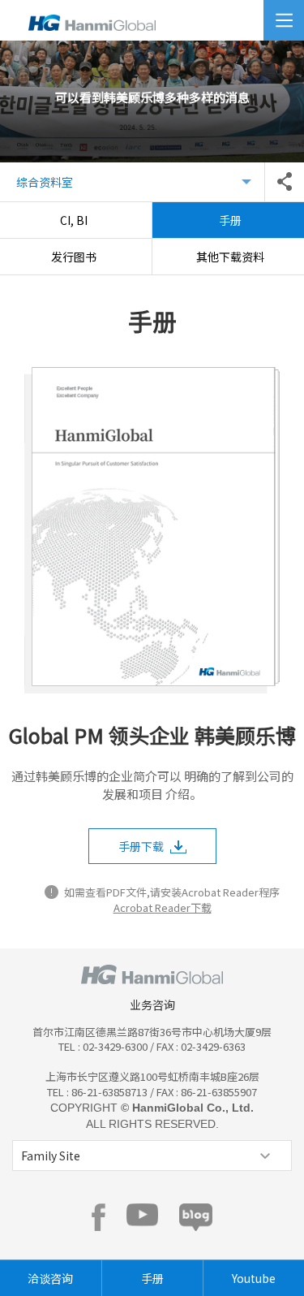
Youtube (254, 1278)
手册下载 (141, 846)
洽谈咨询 (50, 1278)
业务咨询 (152, 1004)
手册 (152, 1278)
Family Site (50, 1155)
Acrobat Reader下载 (162, 907)
